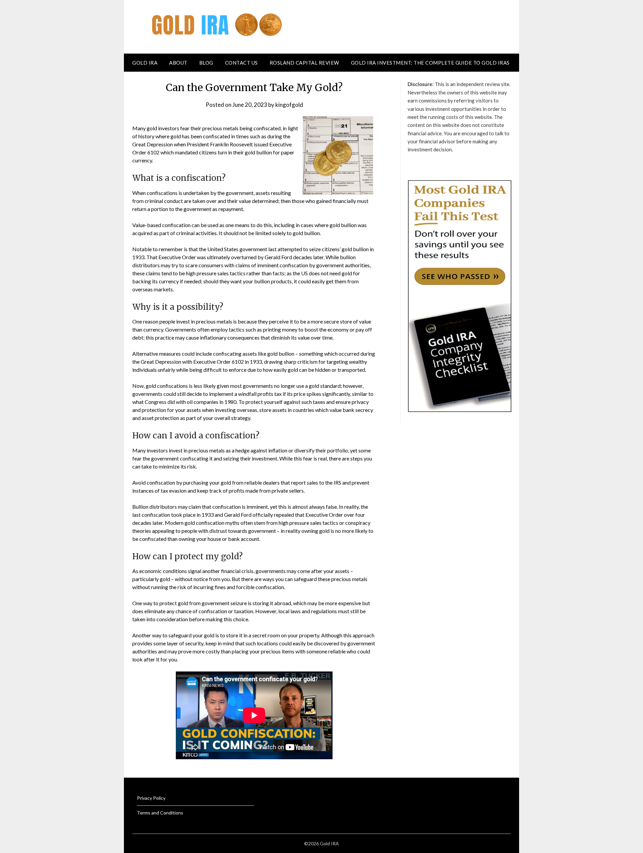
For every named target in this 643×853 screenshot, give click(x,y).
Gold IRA (144, 63)
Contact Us (241, 63)
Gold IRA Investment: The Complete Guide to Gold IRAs (430, 63)
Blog (206, 63)
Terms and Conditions (160, 812)
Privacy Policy (151, 798)
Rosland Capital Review (304, 63)
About (178, 63)
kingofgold (289, 104)
